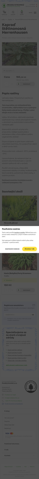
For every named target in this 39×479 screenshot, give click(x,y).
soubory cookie (19, 232)
